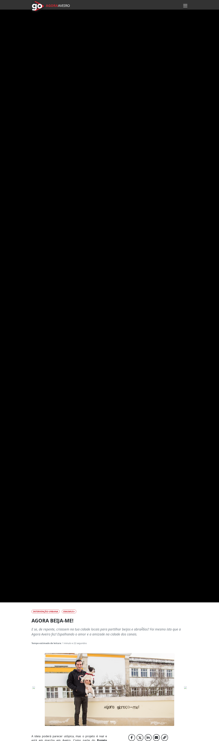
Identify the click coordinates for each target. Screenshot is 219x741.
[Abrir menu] (185, 5)
